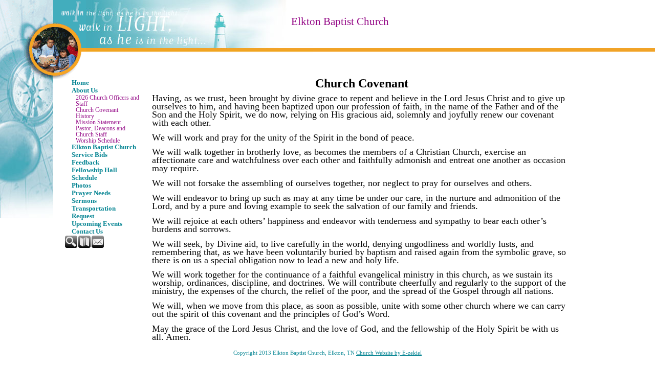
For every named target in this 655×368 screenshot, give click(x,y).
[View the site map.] (85, 245)
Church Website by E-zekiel (389, 353)
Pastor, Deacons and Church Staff (100, 131)
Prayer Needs (91, 193)
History (85, 116)
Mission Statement (98, 122)
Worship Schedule (98, 140)
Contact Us (87, 231)
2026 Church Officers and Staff (107, 101)
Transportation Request (94, 212)
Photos (81, 185)
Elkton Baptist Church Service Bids (104, 151)
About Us (85, 90)
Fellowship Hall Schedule (94, 174)
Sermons (84, 200)
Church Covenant (97, 110)
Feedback (85, 162)
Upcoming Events (97, 223)
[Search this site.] (71, 245)
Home (80, 82)
